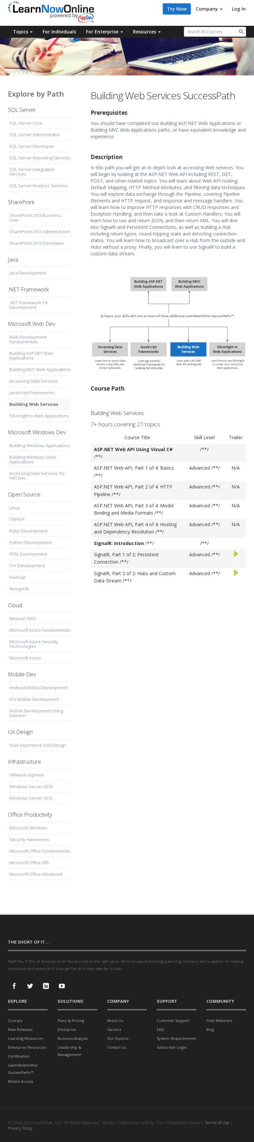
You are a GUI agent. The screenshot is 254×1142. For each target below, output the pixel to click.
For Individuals (59, 31)
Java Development (27, 273)
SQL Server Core (25, 123)
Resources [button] (145, 31)
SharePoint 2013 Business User (35, 217)
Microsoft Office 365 (29, 863)
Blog (210, 1029)
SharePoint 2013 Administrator (39, 231)
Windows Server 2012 (31, 798)
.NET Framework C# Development (28, 305)
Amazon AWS (22, 618)
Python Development (30, 542)
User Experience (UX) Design (37, 745)
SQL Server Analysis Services (38, 186)
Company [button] (207, 9)
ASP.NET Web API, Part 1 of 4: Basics (134, 468)
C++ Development (27, 566)
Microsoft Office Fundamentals (40, 851)
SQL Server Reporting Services (39, 158)
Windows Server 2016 (31, 786)
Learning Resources (25, 1038)
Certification (18, 1056)
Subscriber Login (172, 1047)
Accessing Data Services (33, 381)
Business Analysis (73, 1038)
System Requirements (176, 1038)
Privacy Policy (20, 1128)
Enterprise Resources (27, 1047)
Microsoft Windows (28, 828)
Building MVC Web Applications (40, 369)
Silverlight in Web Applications (39, 416)
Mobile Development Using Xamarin (36, 713)
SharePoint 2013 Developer (36, 243)
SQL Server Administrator (34, 135)
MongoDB (19, 589)
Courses (15, 1020)
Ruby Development (28, 531)
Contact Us (116, 1047)
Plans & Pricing (71, 1020)
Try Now (177, 9)
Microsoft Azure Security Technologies (33, 644)
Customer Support (173, 1020)
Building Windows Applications (39, 445)
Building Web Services (33, 404)
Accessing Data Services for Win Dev (37, 475)
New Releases (20, 1029)
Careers (114, 1029)
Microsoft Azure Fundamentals (40, 630)
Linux (14, 508)
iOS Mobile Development (34, 699)
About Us (115, 1020)
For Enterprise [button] (103, 31)
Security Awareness (29, 839)
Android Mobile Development (38, 688)
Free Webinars (219, 1020)
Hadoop (17, 577)
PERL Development (28, 554)
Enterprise (67, 1029)
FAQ (160, 1029)
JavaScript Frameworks (32, 393)
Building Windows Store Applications (33, 459)
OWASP (16, 519)
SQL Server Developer (31, 146)
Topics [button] (21, 31)
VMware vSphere (26, 775)
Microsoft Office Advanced (35, 874)
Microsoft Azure (25, 658)
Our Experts (117, 1038)
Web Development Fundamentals (28, 339)
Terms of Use (217, 1122)
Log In (239, 9)
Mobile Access (20, 1081)
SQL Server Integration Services (32, 171)
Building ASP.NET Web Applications (31, 355)
